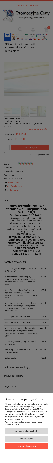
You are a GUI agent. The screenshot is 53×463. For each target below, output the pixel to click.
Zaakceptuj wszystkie (26, 446)
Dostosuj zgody (26, 438)
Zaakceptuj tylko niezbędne (26, 431)
